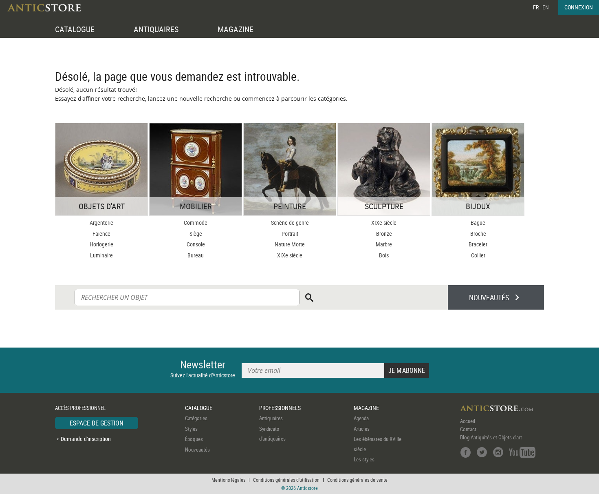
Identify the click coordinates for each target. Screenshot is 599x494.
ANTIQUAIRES (156, 29)
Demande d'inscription (86, 439)
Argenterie (101, 222)
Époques (194, 439)
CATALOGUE (75, 29)
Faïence (101, 233)
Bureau (195, 255)
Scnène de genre (290, 222)
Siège (195, 233)
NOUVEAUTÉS (489, 297)
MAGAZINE (235, 29)
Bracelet (478, 244)
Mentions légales (228, 479)
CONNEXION (578, 7)
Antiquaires (271, 418)
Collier (478, 255)
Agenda (361, 418)
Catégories (196, 418)
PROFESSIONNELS (280, 408)
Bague (478, 222)
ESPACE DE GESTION (96, 423)
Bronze (384, 233)
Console (196, 244)
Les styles (364, 459)
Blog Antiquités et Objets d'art (491, 437)
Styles (191, 428)
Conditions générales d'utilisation (286, 479)
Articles (362, 428)
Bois (384, 255)
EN (545, 7)
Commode (195, 222)
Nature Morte (290, 244)
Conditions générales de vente (357, 479)
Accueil (467, 421)
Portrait (290, 233)
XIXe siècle (289, 255)
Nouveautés (197, 449)
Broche (478, 233)
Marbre (384, 244)
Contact (468, 429)
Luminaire (101, 255)
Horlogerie (101, 244)
